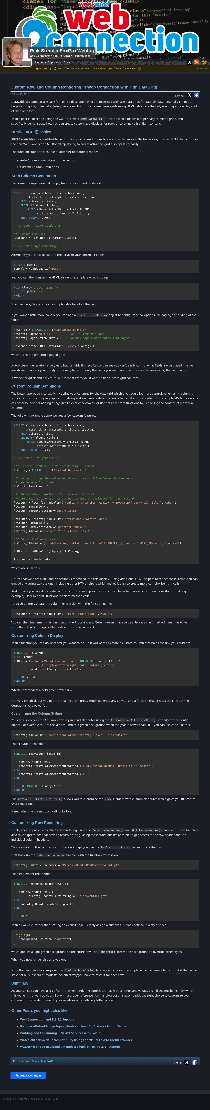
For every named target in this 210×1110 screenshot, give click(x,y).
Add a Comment (30, 1075)
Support (53, 62)
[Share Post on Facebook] (194, 1061)
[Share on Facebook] (197, 94)
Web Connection (36, 1061)
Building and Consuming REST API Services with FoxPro (61, 1033)
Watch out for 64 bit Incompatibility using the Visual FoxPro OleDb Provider (76, 1040)
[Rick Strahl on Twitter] (190, 61)
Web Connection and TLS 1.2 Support (47, 1019)
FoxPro (51, 1061)
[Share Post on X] (187, 1061)
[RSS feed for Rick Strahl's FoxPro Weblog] (197, 61)
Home (39, 62)
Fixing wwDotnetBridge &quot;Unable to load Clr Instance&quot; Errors (73, 1026)
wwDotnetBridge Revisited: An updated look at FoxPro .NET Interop (70, 1047)
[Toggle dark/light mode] (204, 62)
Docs (66, 62)
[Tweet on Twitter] (190, 94)
